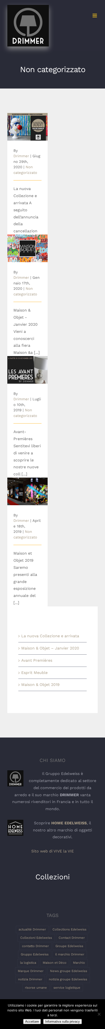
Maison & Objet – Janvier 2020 (27, 241)
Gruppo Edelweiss (35, 954)
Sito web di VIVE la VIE (52, 851)
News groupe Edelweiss (68, 971)
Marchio (79, 962)
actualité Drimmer (32, 929)
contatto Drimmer (35, 946)
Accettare (32, 1021)
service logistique (66, 987)
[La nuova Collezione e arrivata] (27, 127)
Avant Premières (27, 365)
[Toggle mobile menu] (95, 15)
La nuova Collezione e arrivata (27, 117)
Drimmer (21, 156)
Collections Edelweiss (69, 929)
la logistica (28, 962)
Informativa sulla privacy (62, 1021)
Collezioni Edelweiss (36, 938)
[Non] (98, 1014)
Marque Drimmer (30, 971)
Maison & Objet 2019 (27, 484)
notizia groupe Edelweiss (68, 979)
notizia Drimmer (30, 979)
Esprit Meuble (34, 672)
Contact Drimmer (72, 938)
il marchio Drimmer (69, 954)
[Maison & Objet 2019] (27, 491)
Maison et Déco (54, 962)
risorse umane (36, 987)
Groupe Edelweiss (69, 946)
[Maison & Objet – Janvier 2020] (27, 248)
